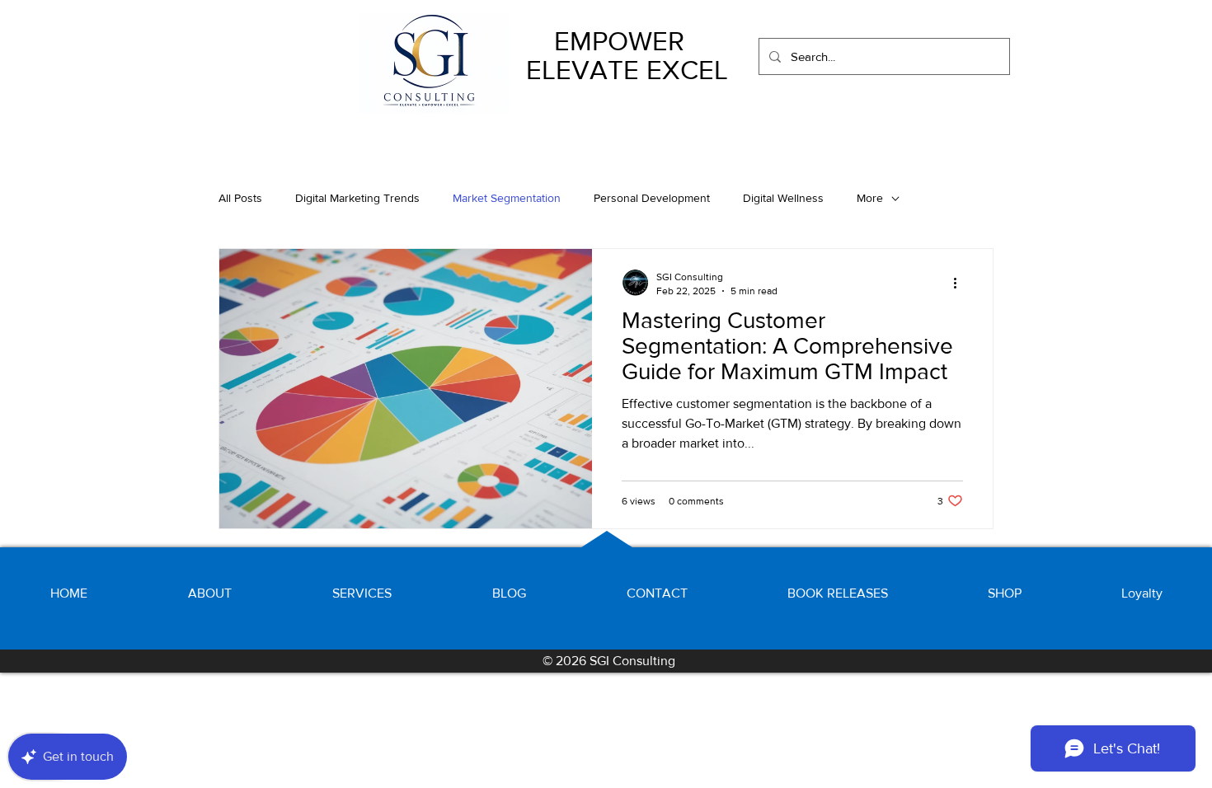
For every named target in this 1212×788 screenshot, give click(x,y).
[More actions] (960, 283)
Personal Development (652, 197)
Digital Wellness (783, 197)
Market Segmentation (507, 197)
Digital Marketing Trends (357, 197)
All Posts (240, 197)
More (870, 197)
